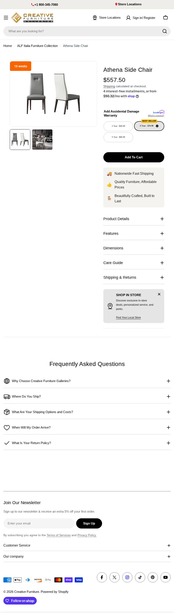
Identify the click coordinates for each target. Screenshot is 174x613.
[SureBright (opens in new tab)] (158, 112)
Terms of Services (59, 535)
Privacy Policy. (87, 535)
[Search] (164, 31)
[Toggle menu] (5, 17)
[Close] (159, 294)
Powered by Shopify (55, 591)
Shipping (109, 86)
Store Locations (130, 4)
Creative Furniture (26, 591)
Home (7, 46)
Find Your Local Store (128, 317)
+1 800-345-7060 (46, 4)
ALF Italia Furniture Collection (37, 46)
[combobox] (87, 31)
